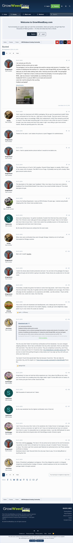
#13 (69, 302)
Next (17, 53)
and (23, 312)
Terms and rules (30, 533)
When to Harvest (67, 515)
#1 (69, 60)
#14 (69, 319)
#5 (69, 164)
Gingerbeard (7, 49)
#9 (69, 234)
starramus (29, 443)
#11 (69, 268)
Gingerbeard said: (23, 323)
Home (5, 14)
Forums (15, 14)
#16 (69, 389)
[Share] (67, 60)
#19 (69, 440)
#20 (69, 459)
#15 (69, 372)
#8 (69, 215)
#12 (69, 285)
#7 (69, 198)
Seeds (70, 517)
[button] (66, 6)
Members (41, 14)
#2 (69, 111)
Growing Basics (68, 511)
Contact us (21, 533)
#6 (69, 181)
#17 (69, 406)
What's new (28, 14)
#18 (69, 423)
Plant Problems (68, 513)
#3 (69, 130)
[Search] (70, 6)
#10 (69, 251)
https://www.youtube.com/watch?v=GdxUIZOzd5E (50, 360)
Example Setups (68, 520)
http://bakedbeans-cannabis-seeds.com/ (54, 350)
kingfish (29, 254)
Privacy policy (39, 533)
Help (45, 533)
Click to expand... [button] (43, 337)
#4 (69, 147)
